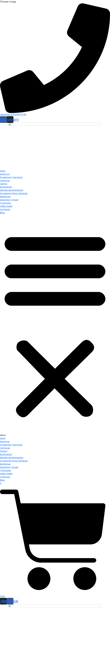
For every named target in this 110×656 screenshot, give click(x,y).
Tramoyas (5, 203)
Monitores (5, 196)
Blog (2, 212)
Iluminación (6, 187)
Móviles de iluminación (11, 190)
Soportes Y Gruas (9, 199)
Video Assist (6, 206)
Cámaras (5, 180)
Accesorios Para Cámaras (14, 193)
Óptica (3, 183)
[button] (55, 325)
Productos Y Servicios (11, 177)
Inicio (2, 170)
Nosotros (5, 174)
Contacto (5, 209)
